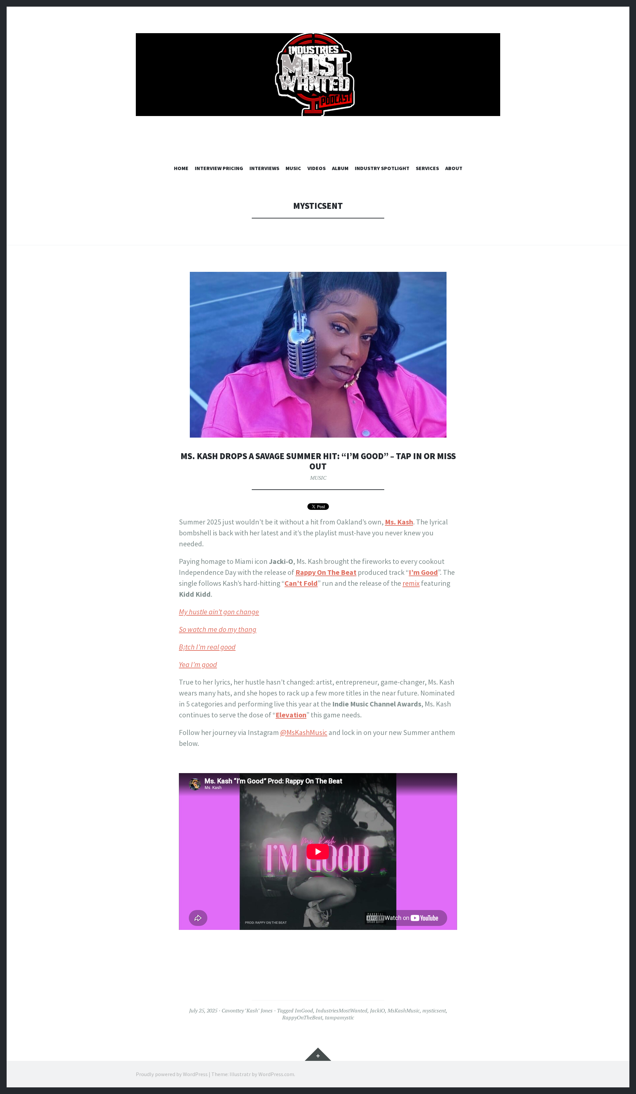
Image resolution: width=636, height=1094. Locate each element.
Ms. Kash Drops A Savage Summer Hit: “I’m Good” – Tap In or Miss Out (318, 461)
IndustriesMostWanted (341, 1010)
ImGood (304, 1010)
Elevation (291, 714)
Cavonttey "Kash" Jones (247, 1010)
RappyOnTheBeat (302, 1017)
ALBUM (340, 168)
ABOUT (453, 168)
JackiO (377, 1010)
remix (411, 583)
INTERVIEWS (264, 168)
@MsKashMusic (303, 732)
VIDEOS (316, 168)
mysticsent (434, 1010)
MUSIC (293, 168)
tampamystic (339, 1017)
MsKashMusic (404, 1010)
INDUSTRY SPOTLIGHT (382, 168)
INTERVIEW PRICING (219, 168)
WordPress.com (276, 1074)
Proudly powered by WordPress (172, 1074)
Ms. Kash (399, 521)
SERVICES (427, 168)
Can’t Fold (301, 583)
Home (181, 168)
